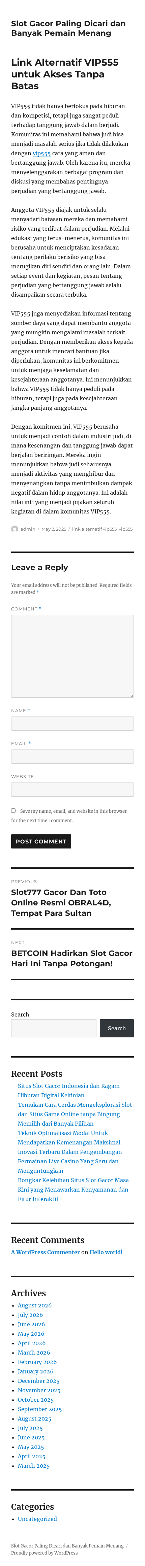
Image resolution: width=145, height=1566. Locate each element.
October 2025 (36, 1399)
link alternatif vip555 (94, 529)
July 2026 (30, 1314)
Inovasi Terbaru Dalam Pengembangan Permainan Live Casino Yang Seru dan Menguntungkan (70, 1161)
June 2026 (31, 1324)
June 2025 (31, 1437)
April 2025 (32, 1456)
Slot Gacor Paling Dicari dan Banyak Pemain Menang (68, 28)
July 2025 (30, 1428)
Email (21, 743)
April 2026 (32, 1343)
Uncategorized (37, 1518)
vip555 (42, 153)
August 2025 (35, 1418)
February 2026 (37, 1362)
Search (20, 1014)
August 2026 (35, 1305)
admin (28, 529)
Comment (26, 609)
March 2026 (34, 1352)
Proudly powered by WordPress (44, 1553)
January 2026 (36, 1371)
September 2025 (40, 1409)
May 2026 (31, 1333)
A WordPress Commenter (45, 1252)
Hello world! (106, 1252)
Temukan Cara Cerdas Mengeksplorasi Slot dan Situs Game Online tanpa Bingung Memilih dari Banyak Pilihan (75, 1114)
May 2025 (31, 1446)
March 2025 (34, 1465)
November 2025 (39, 1390)
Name (21, 710)
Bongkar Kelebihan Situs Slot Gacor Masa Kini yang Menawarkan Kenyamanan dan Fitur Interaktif (73, 1189)
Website (22, 776)
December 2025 (39, 1380)
